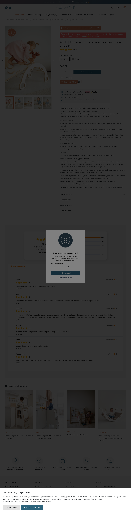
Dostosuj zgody (11, 507)
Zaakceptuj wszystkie (32, 507)
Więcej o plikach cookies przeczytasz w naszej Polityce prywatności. (27, 502)
